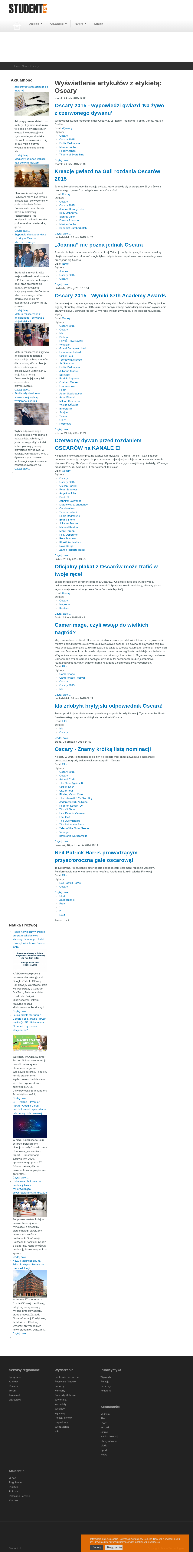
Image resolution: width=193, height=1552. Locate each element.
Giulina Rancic (68, 485)
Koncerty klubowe (65, 1395)
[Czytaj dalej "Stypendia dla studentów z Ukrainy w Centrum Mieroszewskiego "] (32, 255)
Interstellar (65, 408)
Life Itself (64, 816)
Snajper (64, 412)
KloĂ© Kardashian (70, 542)
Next (62, 914)
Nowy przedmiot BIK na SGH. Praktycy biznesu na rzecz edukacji (28, 1264)
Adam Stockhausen (71, 393)
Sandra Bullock (68, 512)
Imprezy (59, 1386)
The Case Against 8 (71, 783)
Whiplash (64, 344)
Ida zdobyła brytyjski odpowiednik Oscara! (109, 706)
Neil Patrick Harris (70, 882)
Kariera (79, 23)
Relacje (104, 1381)
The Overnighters (69, 820)
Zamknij (97, 1547)
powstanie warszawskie (73, 835)
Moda (103, 1445)
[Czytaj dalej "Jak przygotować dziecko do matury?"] (32, 104)
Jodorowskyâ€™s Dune (73, 801)
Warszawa (15, 1399)
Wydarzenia (62, 1426)
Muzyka (105, 1413)
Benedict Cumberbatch (73, 227)
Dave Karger (66, 545)
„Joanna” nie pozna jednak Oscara (99, 245)
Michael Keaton (68, 527)
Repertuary (61, 1422)
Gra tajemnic (67, 385)
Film (64, 666)
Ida (61, 333)
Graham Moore (68, 382)
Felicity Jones (67, 150)
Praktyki (13, 1486)
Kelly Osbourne (68, 212)
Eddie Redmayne (69, 143)
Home (16, 66)
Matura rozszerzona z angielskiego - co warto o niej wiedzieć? (29, 317)
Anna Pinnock (67, 397)
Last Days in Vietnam (72, 813)
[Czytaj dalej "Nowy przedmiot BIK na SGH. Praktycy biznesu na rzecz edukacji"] (30, 1283)
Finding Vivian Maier (71, 794)
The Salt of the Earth (71, 824)
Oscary (63, 135)
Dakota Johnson (69, 220)
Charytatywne (108, 1440)
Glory (62, 419)
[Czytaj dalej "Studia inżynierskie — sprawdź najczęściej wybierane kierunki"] (32, 414)
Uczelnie (34, 23)
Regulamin (15, 1482)
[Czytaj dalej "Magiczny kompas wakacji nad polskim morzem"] (32, 175)
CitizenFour (66, 355)
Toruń (12, 1390)
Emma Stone (67, 519)
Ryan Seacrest (68, 489)
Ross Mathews (68, 538)
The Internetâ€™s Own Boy (76, 798)
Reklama (14, 1491)
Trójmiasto (15, 1395)
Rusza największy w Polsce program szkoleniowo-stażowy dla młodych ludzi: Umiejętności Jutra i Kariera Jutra (29, 939)
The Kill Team (67, 809)
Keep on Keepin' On (71, 805)
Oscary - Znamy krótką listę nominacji (103, 749)
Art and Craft (67, 779)
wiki (57, 1431)
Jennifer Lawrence (70, 500)
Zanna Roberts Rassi (72, 549)
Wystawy (60, 1413)
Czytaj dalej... (63, 160)
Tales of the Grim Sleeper (74, 828)
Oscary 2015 (67, 139)
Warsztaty (60, 1404)
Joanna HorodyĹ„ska (71, 209)
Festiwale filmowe (65, 1381)
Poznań (13, 1386)
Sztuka (104, 1431)
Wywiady (67, 128)
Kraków (13, 1381)
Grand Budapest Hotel (72, 348)
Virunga (64, 831)
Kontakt (98, 23)
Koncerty (60, 1390)
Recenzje (106, 1386)
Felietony (105, 1390)
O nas (12, 1477)
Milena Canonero (69, 401)
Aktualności (57, 23)
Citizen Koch (66, 786)
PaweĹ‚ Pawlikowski (71, 340)
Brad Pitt (64, 497)
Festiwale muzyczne (67, 1376)
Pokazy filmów (63, 1417)
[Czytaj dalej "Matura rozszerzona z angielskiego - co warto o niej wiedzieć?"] (32, 334)
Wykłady (60, 1408)
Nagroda (64, 604)
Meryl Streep (67, 530)
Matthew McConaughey (73, 504)
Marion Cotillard (68, 146)
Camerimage (67, 673)
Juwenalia (61, 1399)
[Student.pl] (28, 10)
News (25, 66)
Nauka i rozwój (109, 1436)
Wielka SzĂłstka (68, 404)
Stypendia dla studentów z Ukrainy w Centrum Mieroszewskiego (30, 238)
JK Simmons (66, 363)
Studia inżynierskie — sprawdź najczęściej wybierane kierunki (27, 397)
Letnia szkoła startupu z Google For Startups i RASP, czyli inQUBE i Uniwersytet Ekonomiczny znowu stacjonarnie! (29, 1022)
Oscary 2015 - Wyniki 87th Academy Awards (110, 295)
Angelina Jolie (67, 493)
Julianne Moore (68, 370)
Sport (103, 1450)
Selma (63, 416)
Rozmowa (65, 423)
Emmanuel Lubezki (70, 352)
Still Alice (64, 374)
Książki (104, 1427)
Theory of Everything (71, 154)
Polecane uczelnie (20, 1495)
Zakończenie (67, 899)
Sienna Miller (67, 216)
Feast (62, 389)
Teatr (103, 1422)
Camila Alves (67, 508)
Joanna (63, 271)
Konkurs (64, 608)
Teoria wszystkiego (70, 359)
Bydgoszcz (15, 1376)
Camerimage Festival (72, 677)
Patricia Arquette (69, 378)
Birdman (64, 337)
